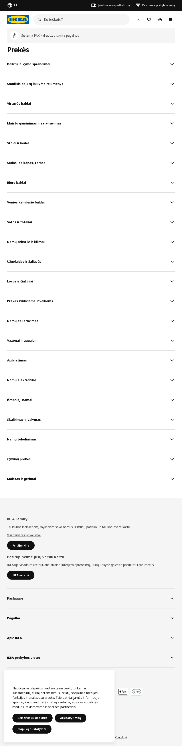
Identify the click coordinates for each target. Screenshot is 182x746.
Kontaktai (121, 737)
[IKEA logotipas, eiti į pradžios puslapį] (18, 19)
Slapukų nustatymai (32, 729)
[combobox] (80, 19)
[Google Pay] (136, 692)
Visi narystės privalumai (24, 535)
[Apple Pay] (122, 692)
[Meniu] (170, 19)
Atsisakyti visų (70, 718)
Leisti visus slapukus (32, 718)
